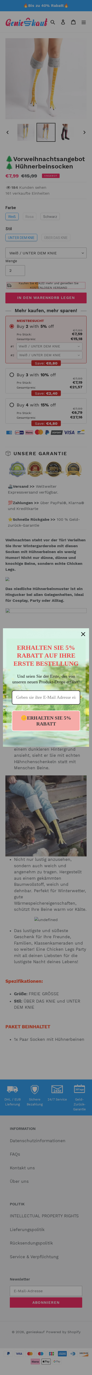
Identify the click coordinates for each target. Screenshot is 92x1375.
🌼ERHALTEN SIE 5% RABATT (46, 720)
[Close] (83, 634)
